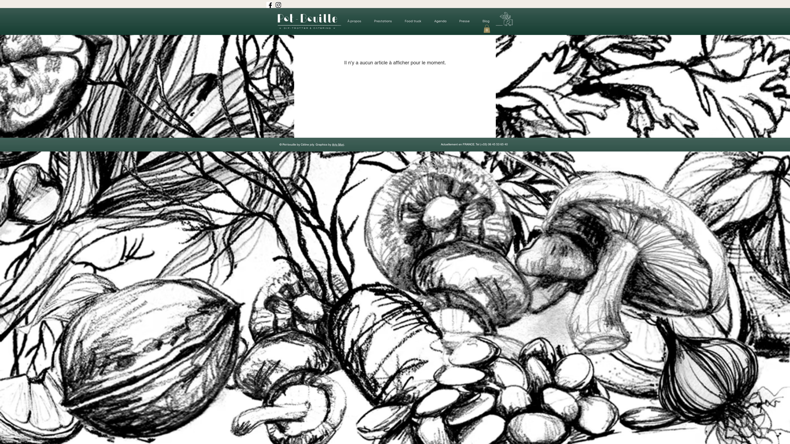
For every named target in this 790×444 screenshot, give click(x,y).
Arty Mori (338, 144)
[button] (486, 29)
